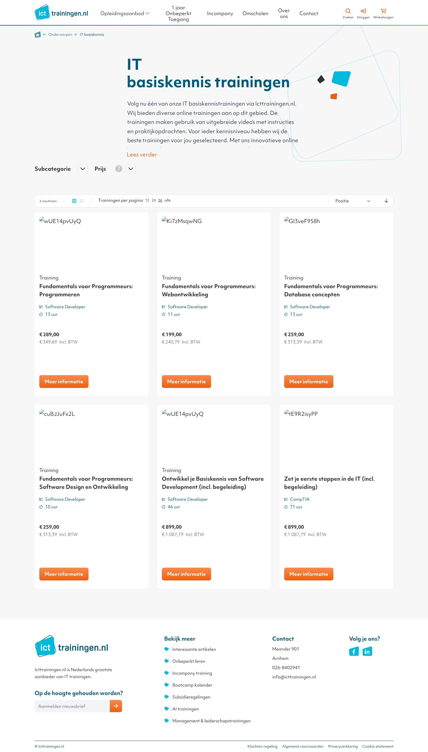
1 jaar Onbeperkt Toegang (178, 13)
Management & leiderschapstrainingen (211, 721)
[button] (61, 171)
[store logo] (61, 12)
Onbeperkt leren (188, 661)
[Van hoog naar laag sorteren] (386, 201)
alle (168, 200)
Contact (309, 13)
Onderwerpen (60, 34)
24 (154, 200)
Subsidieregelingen (191, 697)
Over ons (284, 13)
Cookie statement (377, 746)
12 (147, 200)
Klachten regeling (262, 746)
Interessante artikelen (194, 649)
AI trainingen (185, 709)
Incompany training (192, 673)
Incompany (220, 13)
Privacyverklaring (343, 746)
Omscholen (255, 13)
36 (160, 200)
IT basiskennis (92, 34)
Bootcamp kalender (192, 685)
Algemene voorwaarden (302, 746)
